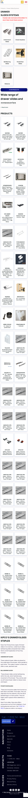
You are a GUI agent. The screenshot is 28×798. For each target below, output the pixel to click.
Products (3, 8)
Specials (10, 739)
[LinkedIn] (16, 790)
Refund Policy (11, 781)
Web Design (7, 792)
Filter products (14, 89)
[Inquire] (22, 2)
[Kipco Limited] (2, 2)
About (9, 742)
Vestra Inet (21, 792)
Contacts (10, 750)
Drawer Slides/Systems (13, 8)
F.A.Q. (9, 745)
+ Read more (4, 107)
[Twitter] (19, 790)
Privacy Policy (11, 779)
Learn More (6, 721)
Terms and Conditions (14, 776)
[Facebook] (11, 790)
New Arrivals (11, 736)
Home (9, 730)
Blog (8, 748)
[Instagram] (13, 790)
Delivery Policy (12, 784)
